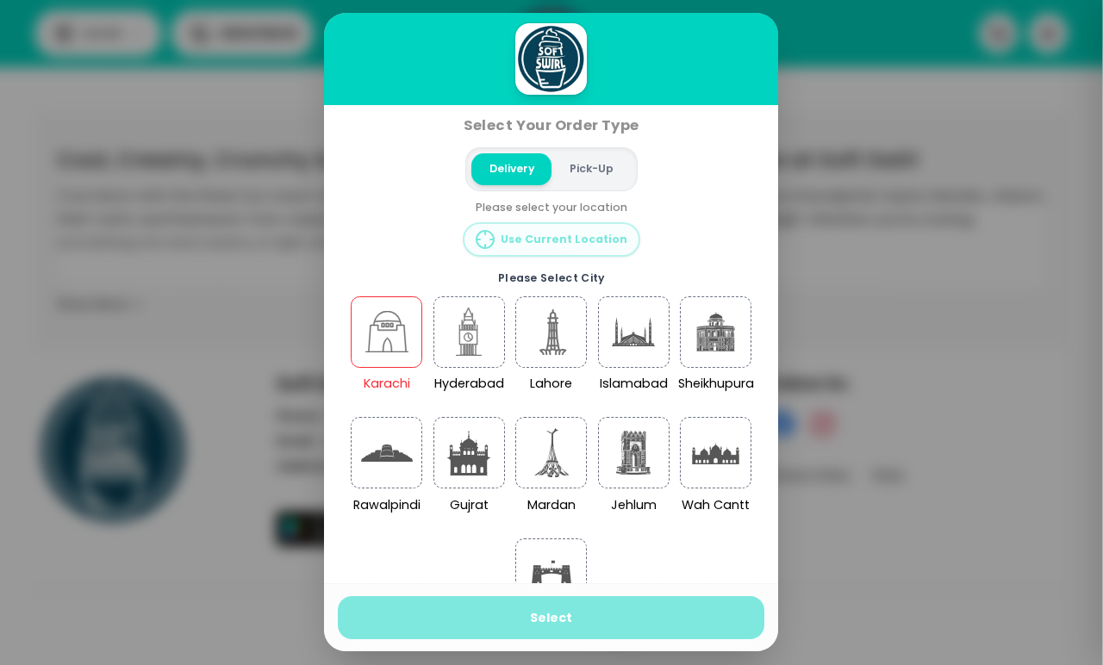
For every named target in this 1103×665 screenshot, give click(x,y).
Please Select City (551, 278)
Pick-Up (592, 168)
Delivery (511, 168)
